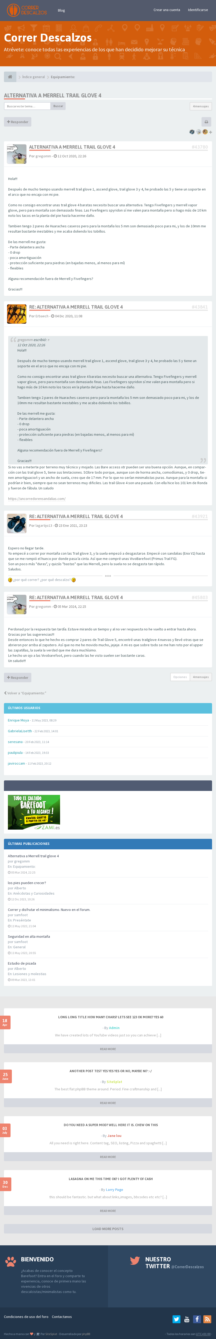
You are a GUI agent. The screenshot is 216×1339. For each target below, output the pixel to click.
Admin (114, 1027)
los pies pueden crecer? (27, 882)
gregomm (43, 156)
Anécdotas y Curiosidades (34, 893)
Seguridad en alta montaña (29, 936)
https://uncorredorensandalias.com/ (37, 498)
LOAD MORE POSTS (108, 1228)
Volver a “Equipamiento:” (26, 693)
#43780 (200, 147)
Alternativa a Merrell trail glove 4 (33, 856)
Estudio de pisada (22, 963)
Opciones (180, 677)
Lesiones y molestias (29, 973)
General (19, 947)
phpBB (86, 1334)
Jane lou (114, 1135)
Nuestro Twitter (174, 1263)
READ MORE (108, 1049)
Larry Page (114, 1189)
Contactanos (62, 1316)
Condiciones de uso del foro (26, 1316)
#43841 (200, 307)
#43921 (200, 516)
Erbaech (42, 316)
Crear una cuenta (167, 9)
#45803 (200, 597)
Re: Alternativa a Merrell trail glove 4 (76, 307)
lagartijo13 (44, 525)
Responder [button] (19, 121)
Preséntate (22, 920)
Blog (61, 10)
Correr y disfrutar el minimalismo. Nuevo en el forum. (49, 909)
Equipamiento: (24, 866)
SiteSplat (114, 1081)
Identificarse (198, 9)
